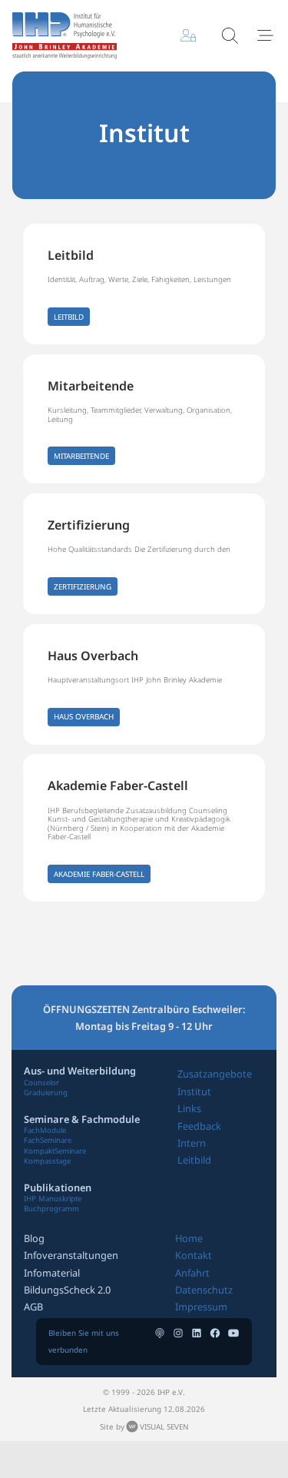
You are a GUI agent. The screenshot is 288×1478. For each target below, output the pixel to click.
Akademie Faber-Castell (118, 785)
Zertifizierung (89, 524)
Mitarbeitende (91, 385)
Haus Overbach (93, 655)
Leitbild (71, 255)
